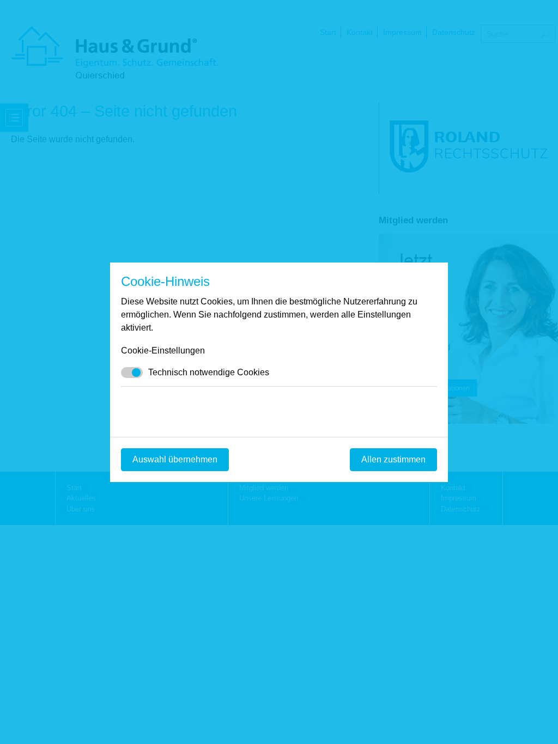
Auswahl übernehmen (174, 459)
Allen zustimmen (393, 459)
